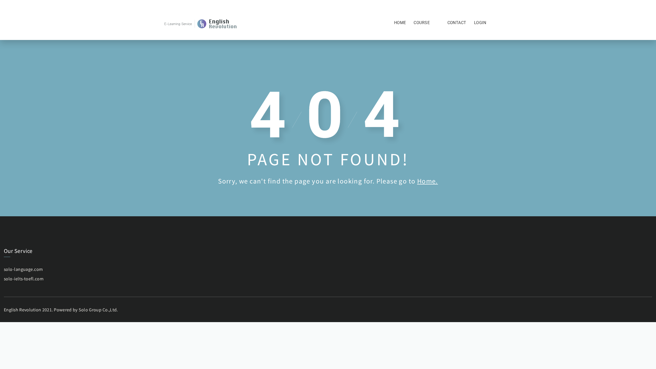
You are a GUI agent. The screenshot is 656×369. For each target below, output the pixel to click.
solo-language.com (23, 269)
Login (480, 22)
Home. (427, 180)
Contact (456, 22)
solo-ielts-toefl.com (24, 278)
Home (400, 22)
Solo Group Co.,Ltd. (98, 309)
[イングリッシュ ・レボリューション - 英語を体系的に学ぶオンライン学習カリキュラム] (201, 23)
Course (422, 22)
